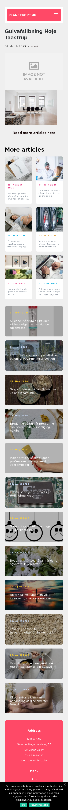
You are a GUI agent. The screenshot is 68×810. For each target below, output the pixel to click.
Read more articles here (34, 133)
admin (35, 46)
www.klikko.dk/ (37, 760)
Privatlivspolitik (39, 805)
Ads (34, 779)
